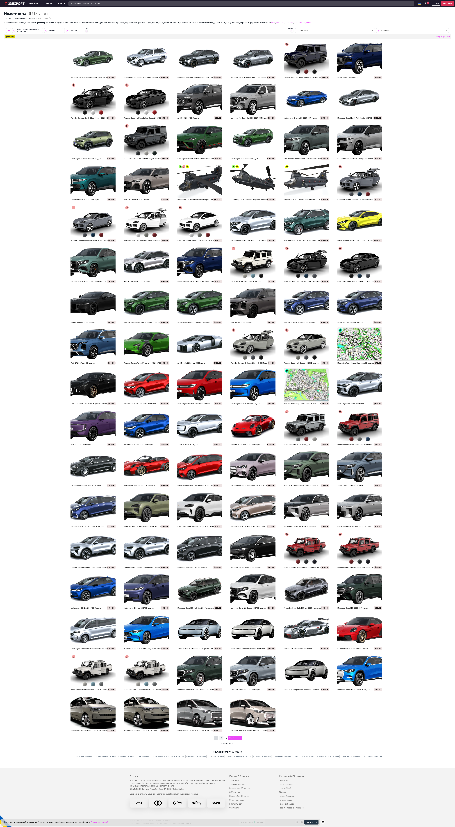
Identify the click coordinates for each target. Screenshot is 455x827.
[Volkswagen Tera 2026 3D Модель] (359, 385)
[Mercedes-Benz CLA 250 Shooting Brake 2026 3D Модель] (146, 630)
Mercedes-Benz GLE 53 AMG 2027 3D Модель (302, 240)
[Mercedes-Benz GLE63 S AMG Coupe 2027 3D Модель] (93, 262)
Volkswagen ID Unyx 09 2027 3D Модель (300, 118)
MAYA (309, 22)
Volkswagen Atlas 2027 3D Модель (245, 159)
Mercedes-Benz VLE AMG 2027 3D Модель (248, 526)
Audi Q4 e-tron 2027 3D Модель (350, 485)
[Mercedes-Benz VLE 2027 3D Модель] (199, 548)
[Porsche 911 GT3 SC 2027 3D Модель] (252, 426)
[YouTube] (323, 822)
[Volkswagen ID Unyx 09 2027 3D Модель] (306, 99)
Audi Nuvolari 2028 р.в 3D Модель (191, 363)
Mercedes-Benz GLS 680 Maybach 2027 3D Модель (145, 77)
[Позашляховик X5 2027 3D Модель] (93, 181)
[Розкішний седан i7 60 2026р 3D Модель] (359, 507)
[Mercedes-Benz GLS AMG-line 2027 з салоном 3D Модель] (199, 589)
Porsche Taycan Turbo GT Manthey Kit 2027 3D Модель (146, 363)
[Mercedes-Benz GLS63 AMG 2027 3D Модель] (199, 262)
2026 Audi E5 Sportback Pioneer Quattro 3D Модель (198, 649)
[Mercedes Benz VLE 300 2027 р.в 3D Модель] (199, 712)
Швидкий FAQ (285, 788)
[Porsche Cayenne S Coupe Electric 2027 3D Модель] (199, 507)
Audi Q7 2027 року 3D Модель (83, 363)
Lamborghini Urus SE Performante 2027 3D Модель (197, 159)
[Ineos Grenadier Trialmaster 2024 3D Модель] (359, 426)
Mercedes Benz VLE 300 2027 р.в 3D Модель (195, 730)
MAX (273, 22)
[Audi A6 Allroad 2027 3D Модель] (146, 181)
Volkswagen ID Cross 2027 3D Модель (86, 159)
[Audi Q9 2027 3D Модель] (359, 58)
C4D (296, 22)
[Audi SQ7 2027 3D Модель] (252, 303)
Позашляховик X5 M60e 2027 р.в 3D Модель (355, 159)
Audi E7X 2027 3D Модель (81, 445)
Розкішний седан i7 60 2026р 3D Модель (354, 526)
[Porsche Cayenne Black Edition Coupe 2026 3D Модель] (146, 99)
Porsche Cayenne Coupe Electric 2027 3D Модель (144, 567)
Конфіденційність (286, 800)
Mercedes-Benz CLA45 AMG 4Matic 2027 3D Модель (358, 118)
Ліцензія (282, 792)
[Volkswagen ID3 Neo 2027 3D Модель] (93, 589)
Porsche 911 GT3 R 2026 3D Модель (298, 649)
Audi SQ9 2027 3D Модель (188, 118)
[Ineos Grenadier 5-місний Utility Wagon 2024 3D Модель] (146, 140)
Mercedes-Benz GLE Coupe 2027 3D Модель (248, 608)
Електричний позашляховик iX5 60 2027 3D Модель (305, 159)
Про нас (134, 776)
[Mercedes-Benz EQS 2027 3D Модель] (93, 467)
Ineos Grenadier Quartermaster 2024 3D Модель (143, 690)
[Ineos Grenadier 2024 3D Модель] (306, 426)
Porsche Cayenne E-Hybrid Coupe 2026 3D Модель (91, 240)
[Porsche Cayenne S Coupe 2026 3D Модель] (306, 344)
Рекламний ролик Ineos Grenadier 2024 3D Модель (304, 77)
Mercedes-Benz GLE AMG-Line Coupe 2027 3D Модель (252, 240)
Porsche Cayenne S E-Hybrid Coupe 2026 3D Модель (198, 240)
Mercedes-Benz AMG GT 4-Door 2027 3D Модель (357, 240)
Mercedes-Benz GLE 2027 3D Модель (246, 690)
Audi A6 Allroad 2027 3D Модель (137, 200)
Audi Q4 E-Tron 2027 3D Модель (350, 322)
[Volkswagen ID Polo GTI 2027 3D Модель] (146, 385)
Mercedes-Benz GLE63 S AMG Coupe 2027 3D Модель (92, 281)
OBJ (278, 22)
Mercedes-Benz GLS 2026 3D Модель (352, 608)
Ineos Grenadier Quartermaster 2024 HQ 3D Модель (91, 690)
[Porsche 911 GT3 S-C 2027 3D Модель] (146, 467)
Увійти (436, 3)
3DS (287, 22)
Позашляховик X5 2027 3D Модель (85, 200)
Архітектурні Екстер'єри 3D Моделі (169, 756)
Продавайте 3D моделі (239, 796)
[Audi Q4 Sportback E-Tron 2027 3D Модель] (199, 303)
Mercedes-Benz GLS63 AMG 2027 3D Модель (195, 281)
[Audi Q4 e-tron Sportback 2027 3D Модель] (306, 467)
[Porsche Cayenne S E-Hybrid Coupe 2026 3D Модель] (199, 222)
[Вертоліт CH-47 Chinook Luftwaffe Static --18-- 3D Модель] (306, 181)
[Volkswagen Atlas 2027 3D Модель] (252, 140)
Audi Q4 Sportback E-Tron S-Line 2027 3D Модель (144, 322)
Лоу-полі (73, 31)
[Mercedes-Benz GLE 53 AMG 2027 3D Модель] (306, 222)
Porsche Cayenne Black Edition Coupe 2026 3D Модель (146, 118)
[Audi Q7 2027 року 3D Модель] (93, 344)
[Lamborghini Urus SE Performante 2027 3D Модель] (199, 140)
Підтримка (283, 780)
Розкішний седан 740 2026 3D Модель (300, 526)
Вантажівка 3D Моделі (352, 756)
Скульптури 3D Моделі (83, 756)
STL (291, 22)
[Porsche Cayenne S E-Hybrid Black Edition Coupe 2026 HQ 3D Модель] (306, 262)
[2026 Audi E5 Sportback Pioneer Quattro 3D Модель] (199, 630)
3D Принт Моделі (237, 784)
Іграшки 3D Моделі (263, 756)
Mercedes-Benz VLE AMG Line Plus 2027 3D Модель (198, 485)
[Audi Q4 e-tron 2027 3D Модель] (359, 467)
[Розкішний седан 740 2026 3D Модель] (306, 507)
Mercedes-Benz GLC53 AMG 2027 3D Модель (249, 77)
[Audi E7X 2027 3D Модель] (93, 426)
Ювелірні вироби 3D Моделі (239, 756)
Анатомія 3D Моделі (373, 756)
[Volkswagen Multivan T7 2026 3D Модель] (146, 712)
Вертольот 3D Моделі (305, 756)
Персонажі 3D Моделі (106, 756)
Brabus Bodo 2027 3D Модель (83, 322)
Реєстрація (447, 3)
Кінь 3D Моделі (143, 756)
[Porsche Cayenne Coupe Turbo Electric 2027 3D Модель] (93, 548)
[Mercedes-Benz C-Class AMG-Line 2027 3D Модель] (252, 467)
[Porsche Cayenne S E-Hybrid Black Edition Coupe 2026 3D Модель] (359, 262)
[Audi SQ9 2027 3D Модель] (199, 99)
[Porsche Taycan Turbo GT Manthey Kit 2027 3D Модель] (146, 344)
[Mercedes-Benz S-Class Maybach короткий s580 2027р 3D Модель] (93, 58)
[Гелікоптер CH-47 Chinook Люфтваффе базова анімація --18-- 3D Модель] (252, 181)
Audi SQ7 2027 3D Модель (241, 322)
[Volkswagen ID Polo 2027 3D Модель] (252, 385)
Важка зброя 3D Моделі (329, 756)
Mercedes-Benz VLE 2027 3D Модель (192, 567)
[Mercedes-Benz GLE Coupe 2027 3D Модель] (252, 589)
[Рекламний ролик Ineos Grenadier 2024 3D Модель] (306, 58)
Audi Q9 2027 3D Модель (347, 77)
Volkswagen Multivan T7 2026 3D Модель (140, 730)
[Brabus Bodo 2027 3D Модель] (93, 303)
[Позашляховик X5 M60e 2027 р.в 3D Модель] (359, 140)
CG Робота (234, 808)
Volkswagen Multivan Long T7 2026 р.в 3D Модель (91, 730)
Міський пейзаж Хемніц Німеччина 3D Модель (355, 363)
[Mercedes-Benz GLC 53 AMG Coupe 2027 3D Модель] (199, 58)
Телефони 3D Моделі (197, 756)
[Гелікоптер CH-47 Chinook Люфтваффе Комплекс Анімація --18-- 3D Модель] (199, 181)
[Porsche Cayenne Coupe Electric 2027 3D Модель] (146, 548)
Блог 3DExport (235, 804)
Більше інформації (99, 822)
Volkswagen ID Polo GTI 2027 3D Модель (140, 404)
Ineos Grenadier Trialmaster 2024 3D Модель (355, 445)
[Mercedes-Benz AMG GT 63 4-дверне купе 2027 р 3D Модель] (93, 385)
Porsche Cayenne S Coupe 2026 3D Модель (301, 363)
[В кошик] (107, 72)
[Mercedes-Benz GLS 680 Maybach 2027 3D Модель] (146, 58)
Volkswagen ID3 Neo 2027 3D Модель (86, 608)
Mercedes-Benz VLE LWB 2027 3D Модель (88, 526)
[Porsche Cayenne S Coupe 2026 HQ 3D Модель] (252, 344)
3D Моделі (234, 780)
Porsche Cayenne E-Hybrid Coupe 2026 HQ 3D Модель (359, 200)
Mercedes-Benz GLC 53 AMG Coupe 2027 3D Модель (198, 77)
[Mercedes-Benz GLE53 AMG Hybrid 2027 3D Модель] (199, 671)
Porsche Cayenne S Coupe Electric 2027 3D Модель (198, 526)
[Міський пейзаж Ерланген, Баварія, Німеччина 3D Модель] (306, 385)
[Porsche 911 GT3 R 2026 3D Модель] (306, 630)
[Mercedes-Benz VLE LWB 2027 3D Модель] (93, 507)
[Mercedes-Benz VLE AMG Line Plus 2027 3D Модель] (199, 467)
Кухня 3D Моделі (127, 756)
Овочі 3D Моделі (216, 756)
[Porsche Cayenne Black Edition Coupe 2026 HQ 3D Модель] (93, 99)
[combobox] (337, 30)
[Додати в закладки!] (112, 72)
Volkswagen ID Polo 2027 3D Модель (245, 404)
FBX (282, 22)
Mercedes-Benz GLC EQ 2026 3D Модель (354, 690)
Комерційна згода (286, 796)
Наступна (233, 738)
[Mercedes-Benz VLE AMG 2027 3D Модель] (252, 507)
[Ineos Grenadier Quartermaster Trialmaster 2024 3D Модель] (359, 548)
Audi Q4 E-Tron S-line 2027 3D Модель (299, 322)
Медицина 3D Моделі (283, 756)
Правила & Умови (286, 804)
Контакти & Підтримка (292, 776)
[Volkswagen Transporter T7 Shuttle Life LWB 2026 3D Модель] (93, 630)
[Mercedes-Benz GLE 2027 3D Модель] (252, 671)
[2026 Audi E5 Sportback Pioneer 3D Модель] (252, 630)
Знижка (51, 31)
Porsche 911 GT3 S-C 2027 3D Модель (139, 485)
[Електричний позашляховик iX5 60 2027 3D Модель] (306, 140)
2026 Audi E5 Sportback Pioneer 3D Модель (248, 649)
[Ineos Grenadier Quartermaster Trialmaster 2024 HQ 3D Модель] (306, 548)
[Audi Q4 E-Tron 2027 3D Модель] (359, 303)
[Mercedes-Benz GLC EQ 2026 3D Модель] (359, 671)
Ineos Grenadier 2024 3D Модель (297, 445)
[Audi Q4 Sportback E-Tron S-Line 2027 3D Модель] (146, 303)
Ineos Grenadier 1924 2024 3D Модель (246, 281)
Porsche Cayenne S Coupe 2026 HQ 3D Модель (250, 363)
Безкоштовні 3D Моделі (239, 788)
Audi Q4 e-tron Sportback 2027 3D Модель (301, 485)
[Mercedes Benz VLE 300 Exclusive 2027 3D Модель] (252, 712)
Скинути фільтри (442, 36)
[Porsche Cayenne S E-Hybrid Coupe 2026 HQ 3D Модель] (146, 222)
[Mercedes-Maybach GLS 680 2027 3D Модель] (252, 99)
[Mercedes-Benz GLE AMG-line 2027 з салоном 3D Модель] (306, 589)
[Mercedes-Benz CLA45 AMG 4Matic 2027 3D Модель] (359, 99)
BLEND (302, 22)
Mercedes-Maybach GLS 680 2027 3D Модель (249, 118)
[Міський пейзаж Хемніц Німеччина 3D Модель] (359, 344)
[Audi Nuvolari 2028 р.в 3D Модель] (199, 344)
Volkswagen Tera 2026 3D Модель (351, 404)
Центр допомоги (286, 784)
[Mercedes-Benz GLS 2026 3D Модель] (359, 589)
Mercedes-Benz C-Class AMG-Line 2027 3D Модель (251, 485)
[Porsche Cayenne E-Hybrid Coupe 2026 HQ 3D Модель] (359, 181)
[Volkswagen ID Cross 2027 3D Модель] (93, 140)
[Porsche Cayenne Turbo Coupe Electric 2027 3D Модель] (146, 507)
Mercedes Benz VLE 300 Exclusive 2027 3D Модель (251, 730)
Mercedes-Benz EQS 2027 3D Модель (86, 485)
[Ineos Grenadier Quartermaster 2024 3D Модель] (146, 671)
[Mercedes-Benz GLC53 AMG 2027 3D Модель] (252, 58)
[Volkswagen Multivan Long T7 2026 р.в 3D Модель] (93, 712)
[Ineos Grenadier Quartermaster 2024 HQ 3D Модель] (93, 671)
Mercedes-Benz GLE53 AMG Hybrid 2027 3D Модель (198, 690)
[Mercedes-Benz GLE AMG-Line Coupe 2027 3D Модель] (252, 222)
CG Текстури (234, 792)
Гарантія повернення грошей (291, 808)
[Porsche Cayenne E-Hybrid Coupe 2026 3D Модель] (93, 222)
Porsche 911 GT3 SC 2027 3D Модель (246, 445)
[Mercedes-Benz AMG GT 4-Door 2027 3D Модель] (359, 222)
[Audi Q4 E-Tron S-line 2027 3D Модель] (306, 303)
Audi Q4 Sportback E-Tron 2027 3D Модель (194, 322)
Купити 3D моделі (239, 776)
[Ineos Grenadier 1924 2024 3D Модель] (252, 262)
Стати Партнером (236, 800)
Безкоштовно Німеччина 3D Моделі (27, 30)
